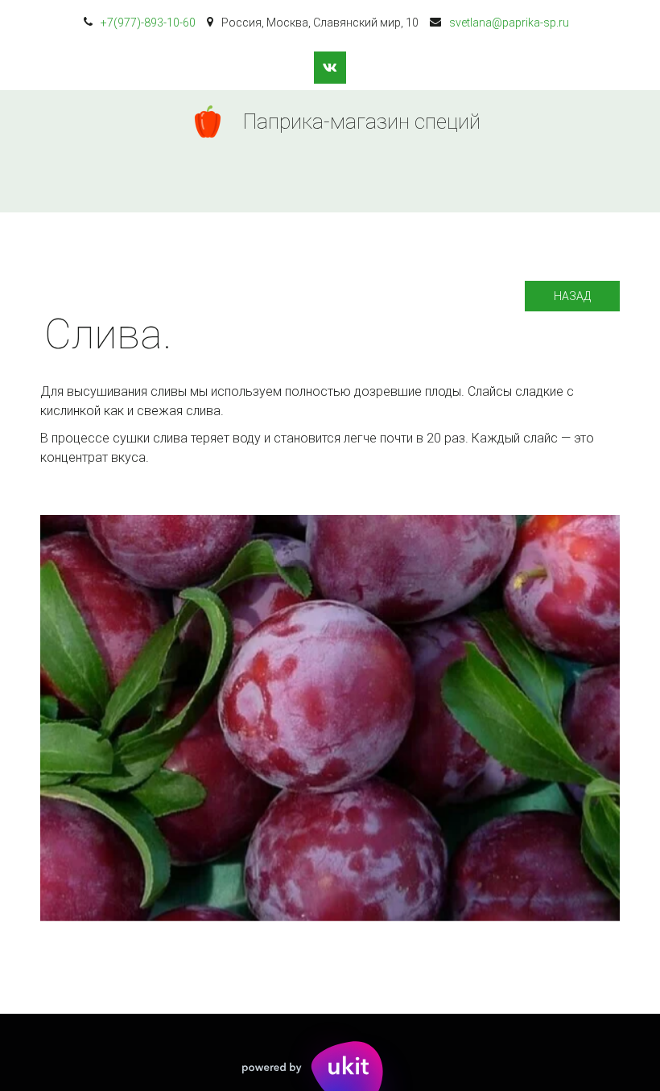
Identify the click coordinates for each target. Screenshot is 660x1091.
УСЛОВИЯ (302, 182)
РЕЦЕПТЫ (394, 182)
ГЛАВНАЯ (113, 182)
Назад (572, 296)
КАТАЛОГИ (207, 182)
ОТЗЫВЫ (483, 182)
